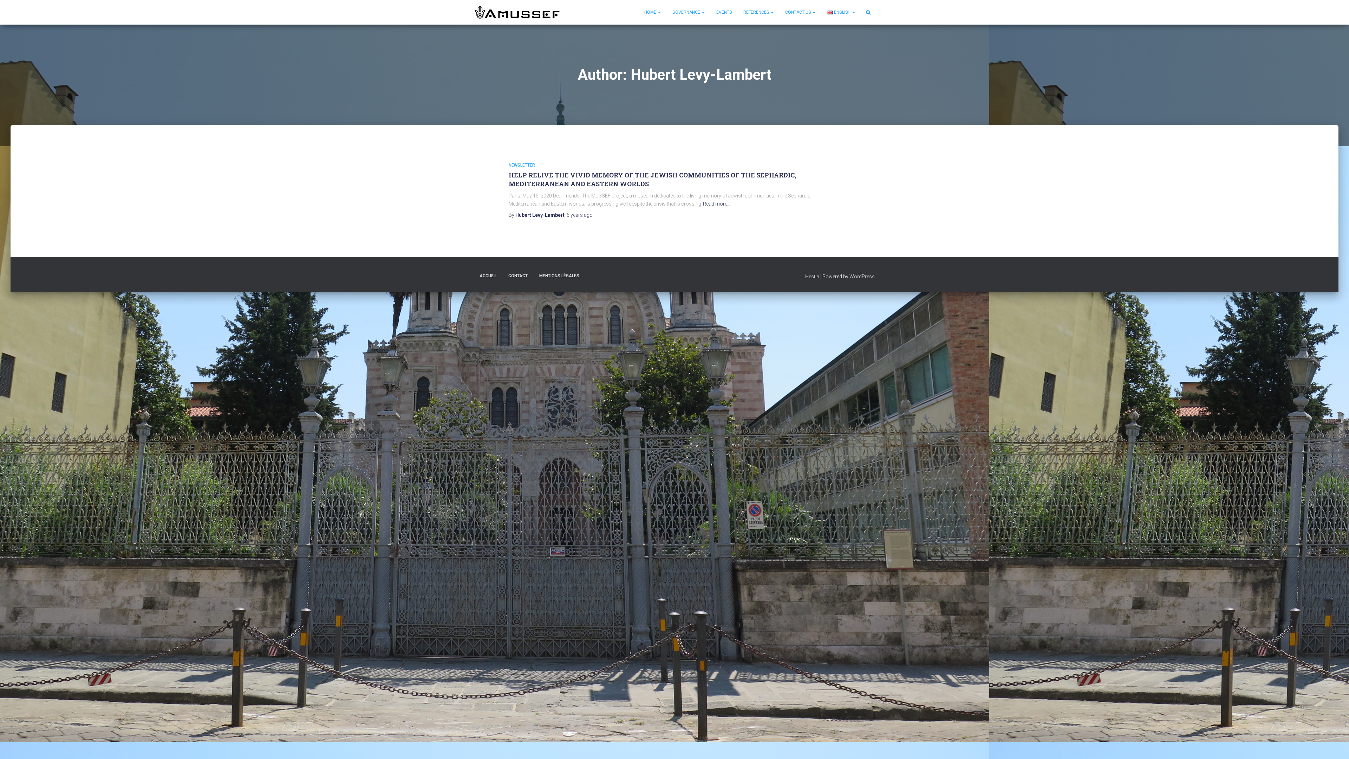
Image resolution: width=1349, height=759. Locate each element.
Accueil (488, 275)
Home (650, 12)
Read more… (716, 204)
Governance (686, 12)
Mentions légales (559, 275)
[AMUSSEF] (518, 12)
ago (580, 215)
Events (724, 12)
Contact (518, 275)
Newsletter (522, 165)
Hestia (812, 276)
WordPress (862, 276)
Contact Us (798, 12)
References (756, 12)
